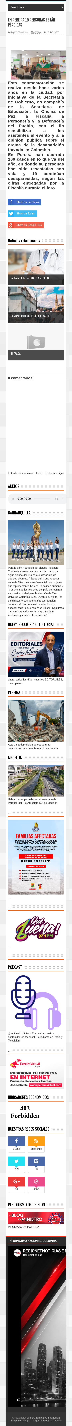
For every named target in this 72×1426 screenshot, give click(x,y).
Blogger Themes (52, 1420)
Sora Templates (38, 1417)
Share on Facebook (27, 202)
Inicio (39, 473)
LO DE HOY (53, 32)
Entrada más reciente (20, 473)
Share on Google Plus (29, 224)
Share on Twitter (25, 213)
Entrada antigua (55, 473)
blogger (36, 1420)
